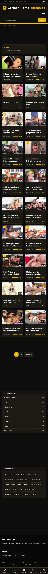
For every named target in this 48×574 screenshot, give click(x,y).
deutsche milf (20, 475)
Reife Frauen (8, 407)
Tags (9, 26)
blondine (18, 494)
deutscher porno (36, 484)
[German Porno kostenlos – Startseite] (24, 8)
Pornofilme (11, 2)
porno (34, 494)
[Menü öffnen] (43, 14)
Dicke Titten (8, 431)
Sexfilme (4, 2)
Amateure (7, 421)
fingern (7, 489)
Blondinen (7, 412)
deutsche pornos (21, 479)
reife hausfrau (32, 475)
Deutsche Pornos (9, 398)
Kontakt (22, 556)
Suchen (42, 20)
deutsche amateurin (27, 489)
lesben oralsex (22, 484)
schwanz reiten (10, 484)
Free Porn (28, 544)
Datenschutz (6, 556)
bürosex (26, 494)
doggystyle (8, 494)
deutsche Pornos (21, 2)
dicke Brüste (9, 475)
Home (4, 26)
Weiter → (28, 354)
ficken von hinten (35, 479)
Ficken (6, 402)
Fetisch (6, 426)
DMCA (15, 556)
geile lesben (9, 479)
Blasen (6, 416)
